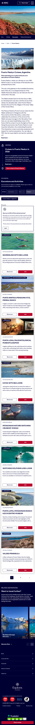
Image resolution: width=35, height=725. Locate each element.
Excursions (15, 37)
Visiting (8, 37)
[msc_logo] (4, 3)
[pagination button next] (29, 577)
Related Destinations (26, 37)
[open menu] (32, 3)
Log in (5, 228)
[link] (6, 637)
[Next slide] (32, 644)
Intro (2, 37)
